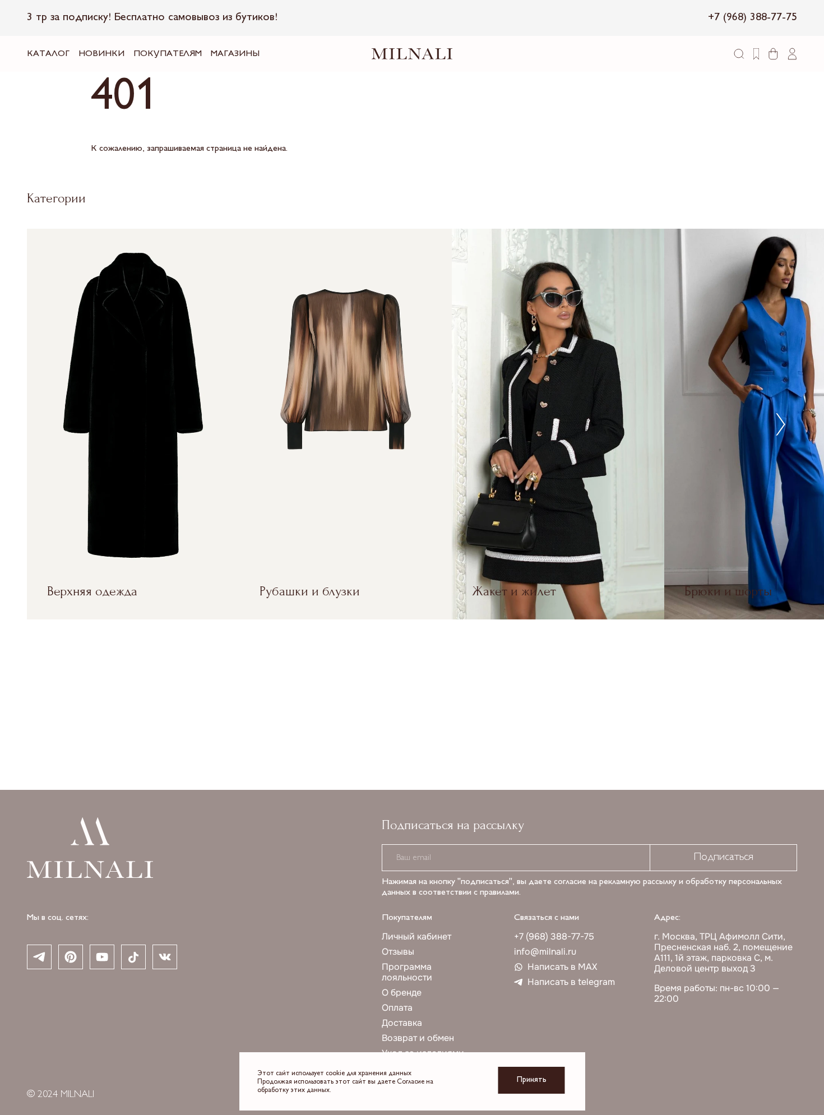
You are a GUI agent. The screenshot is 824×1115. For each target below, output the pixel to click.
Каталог (48, 54)
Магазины (235, 54)
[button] (780, 424)
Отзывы (398, 951)
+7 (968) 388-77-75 (554, 936)
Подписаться (723, 857)
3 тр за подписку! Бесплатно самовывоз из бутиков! (152, 17)
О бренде (402, 992)
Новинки (101, 54)
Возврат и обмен (418, 1038)
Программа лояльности (407, 972)
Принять (532, 1080)
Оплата (397, 1007)
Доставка (402, 1022)
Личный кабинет (416, 936)
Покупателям (167, 54)
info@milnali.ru (545, 951)
